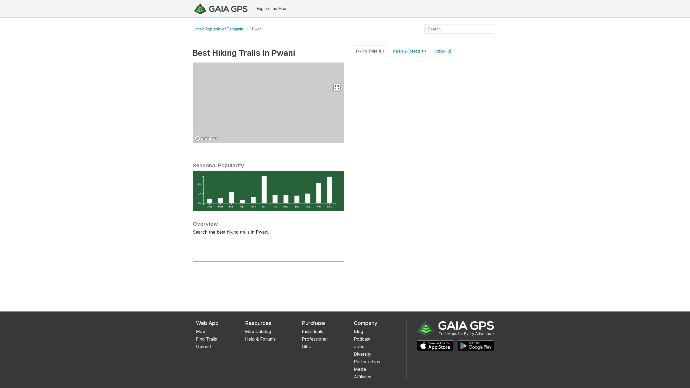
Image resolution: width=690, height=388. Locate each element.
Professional (314, 339)
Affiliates (362, 376)
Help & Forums (260, 339)
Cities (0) (443, 51)
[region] (268, 103)
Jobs (359, 346)
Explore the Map (271, 8)
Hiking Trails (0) (370, 51)
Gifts (306, 346)
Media (360, 369)
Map (200, 331)
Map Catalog (258, 331)
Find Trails (206, 339)
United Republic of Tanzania (218, 29)
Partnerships (367, 361)
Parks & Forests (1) (409, 51)
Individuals (312, 331)
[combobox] (455, 29)
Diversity (362, 354)
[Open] (491, 29)
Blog (358, 331)
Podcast (362, 339)
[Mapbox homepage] (206, 139)
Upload (203, 346)
